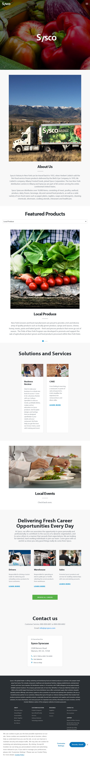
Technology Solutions (37, 720)
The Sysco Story (18, 710)
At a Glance (17, 723)
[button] (43, 341)
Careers (51, 716)
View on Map (37, 662)
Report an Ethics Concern (73, 720)
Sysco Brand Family (37, 713)
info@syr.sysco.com (48, 628)
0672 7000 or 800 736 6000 (42, 656)
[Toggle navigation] (87, 3)
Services (34, 715)
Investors (51, 713)
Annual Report (18, 713)
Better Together (18, 718)
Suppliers (51, 710)
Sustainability (18, 715)
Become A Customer (72, 710)
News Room (17, 720)
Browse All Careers (45, 597)
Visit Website (37, 659)
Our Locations (70, 713)
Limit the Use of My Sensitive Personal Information (72, 729)
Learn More (55, 405)
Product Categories (37, 710)
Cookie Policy (19, 755)
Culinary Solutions (36, 718)
